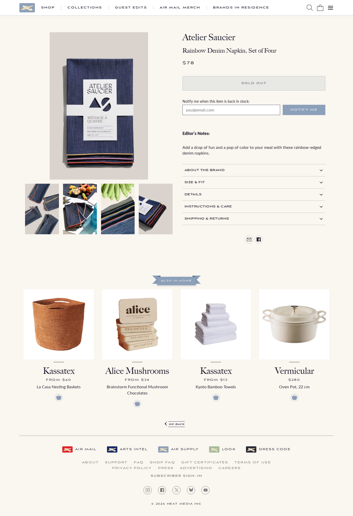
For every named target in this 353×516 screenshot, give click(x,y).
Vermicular (294, 371)
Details (193, 194)
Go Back (177, 424)
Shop (48, 8)
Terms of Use (252, 462)
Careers (230, 468)
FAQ (139, 462)
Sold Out (254, 83)
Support (116, 462)
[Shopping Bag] (320, 8)
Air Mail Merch (180, 8)
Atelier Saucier (208, 37)
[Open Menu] (330, 8)
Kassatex (59, 371)
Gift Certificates (204, 462)
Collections (84, 8)
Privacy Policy (132, 468)
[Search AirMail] (310, 8)
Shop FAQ (162, 462)
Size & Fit (195, 182)
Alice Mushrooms (137, 371)
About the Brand (205, 170)
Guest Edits (131, 8)
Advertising (196, 468)
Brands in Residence (241, 8)
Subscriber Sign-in (176, 476)
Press (166, 468)
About (90, 462)
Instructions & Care (208, 206)
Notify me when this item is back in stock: (216, 101)
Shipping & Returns (207, 219)
